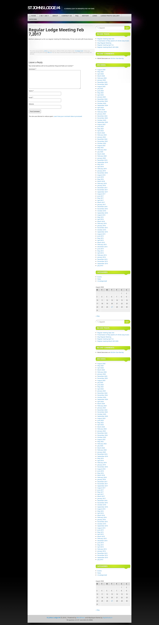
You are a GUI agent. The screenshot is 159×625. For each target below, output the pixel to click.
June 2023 (100, 126)
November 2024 (102, 101)
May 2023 (100, 129)
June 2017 (100, 196)
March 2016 (101, 221)
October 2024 (101, 103)
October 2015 (101, 230)
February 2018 (102, 183)
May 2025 (100, 93)
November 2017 (102, 190)
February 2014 (102, 255)
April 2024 (100, 108)
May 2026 (100, 72)
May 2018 (100, 179)
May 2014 (100, 251)
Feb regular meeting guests (85, 25)
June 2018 (100, 177)
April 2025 (100, 95)
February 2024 (102, 112)
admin (46, 51)
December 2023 (102, 116)
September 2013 (102, 263)
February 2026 (102, 78)
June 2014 (100, 249)
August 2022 (101, 145)
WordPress (81, 618)
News (99, 279)
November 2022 (102, 141)
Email (31, 97)
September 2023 (102, 122)
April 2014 (100, 253)
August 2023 (101, 124)
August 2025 (101, 86)
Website (31, 104)
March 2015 (101, 242)
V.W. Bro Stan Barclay (117, 58)
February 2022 (102, 150)
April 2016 (100, 219)
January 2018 (101, 185)
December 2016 (102, 207)
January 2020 (101, 158)
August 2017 (101, 194)
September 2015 (102, 232)
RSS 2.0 (50, 52)
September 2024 (102, 105)
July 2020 (100, 152)
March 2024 (101, 110)
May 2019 (100, 164)
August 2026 (101, 70)
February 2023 (102, 135)
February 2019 (102, 169)
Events (99, 277)
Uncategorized (79, 51)
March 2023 (101, 133)
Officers (33, 19)
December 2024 (102, 99)
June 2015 (100, 236)
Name (31, 91)
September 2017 (102, 192)
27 (112, 307)
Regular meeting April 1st (105, 45)
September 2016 (102, 213)
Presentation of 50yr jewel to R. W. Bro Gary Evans (113, 41)
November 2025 (102, 84)
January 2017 (101, 204)
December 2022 (102, 139)
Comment (32, 69)
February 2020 (102, 156)
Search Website (127, 28)
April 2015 (100, 240)
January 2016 (101, 226)
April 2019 (100, 167)
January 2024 (101, 114)
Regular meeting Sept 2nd (105, 39)
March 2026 (101, 76)
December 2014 (102, 247)
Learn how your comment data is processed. (68, 116)
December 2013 (102, 259)
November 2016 (102, 209)
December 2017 (102, 188)
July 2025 (100, 88)
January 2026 (101, 80)
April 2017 (100, 200)
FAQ (76, 16)
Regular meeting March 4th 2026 (107, 47)
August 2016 (101, 215)
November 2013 (102, 261)
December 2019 (102, 160)
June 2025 (100, 91)
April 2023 (100, 131)
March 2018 (101, 181)
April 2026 (100, 74)
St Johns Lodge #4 (44, 7)
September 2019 (102, 162)
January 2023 (101, 137)
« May (98, 316)
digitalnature (107, 618)
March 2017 (101, 202)
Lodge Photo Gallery (110, 16)
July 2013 (100, 266)
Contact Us (67, 16)
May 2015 (100, 238)
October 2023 (101, 120)
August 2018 (101, 175)
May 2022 (100, 147)
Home (33, 16)
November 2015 (102, 228)
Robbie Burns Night (35, 25)
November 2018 (102, 173)
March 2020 (101, 154)
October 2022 (101, 143)
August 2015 (101, 234)
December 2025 (102, 82)
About (55, 16)
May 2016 (100, 217)
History (85, 16)
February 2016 (102, 223)
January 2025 (101, 97)
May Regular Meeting (104, 43)
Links (94, 16)
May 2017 (100, 198)
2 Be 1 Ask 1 (44, 16)
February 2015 (102, 244)
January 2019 (101, 171)
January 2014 (101, 257)
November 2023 (102, 118)
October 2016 (101, 211)
